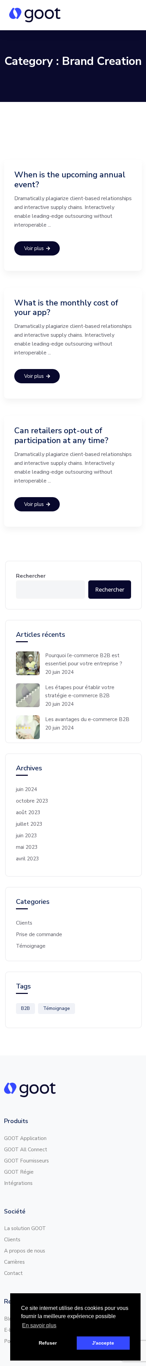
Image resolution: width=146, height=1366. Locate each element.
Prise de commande (39, 934)
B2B (25, 1008)
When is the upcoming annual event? (69, 179)
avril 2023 (27, 858)
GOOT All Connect (25, 1149)
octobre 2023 (32, 801)
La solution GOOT (25, 1228)
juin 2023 (26, 835)
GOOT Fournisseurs (26, 1160)
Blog (9, 1318)
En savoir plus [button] (39, 1325)
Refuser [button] (48, 1343)
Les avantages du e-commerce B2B (88, 719)
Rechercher (30, 576)
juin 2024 (26, 789)
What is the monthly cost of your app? (66, 307)
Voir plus (34, 248)
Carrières (14, 1262)
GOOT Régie (19, 1172)
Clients (24, 923)
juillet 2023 (29, 824)
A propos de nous (24, 1250)
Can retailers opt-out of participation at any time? (61, 435)
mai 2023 (27, 847)
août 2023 (28, 812)
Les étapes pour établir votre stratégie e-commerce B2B (79, 691)
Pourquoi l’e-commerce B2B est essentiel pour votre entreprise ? (85, 659)
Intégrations (18, 1183)
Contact (13, 1273)
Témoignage (30, 946)
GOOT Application (25, 1138)
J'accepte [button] (103, 1343)
